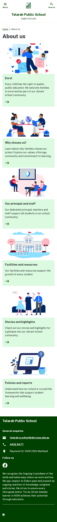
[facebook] (4, 466)
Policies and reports (18, 382)
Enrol (8, 78)
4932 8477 (17, 444)
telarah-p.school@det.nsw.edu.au (29, 437)
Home (5, 29)
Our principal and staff (20, 203)
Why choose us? (15, 142)
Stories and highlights (20, 321)
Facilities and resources (21, 264)
